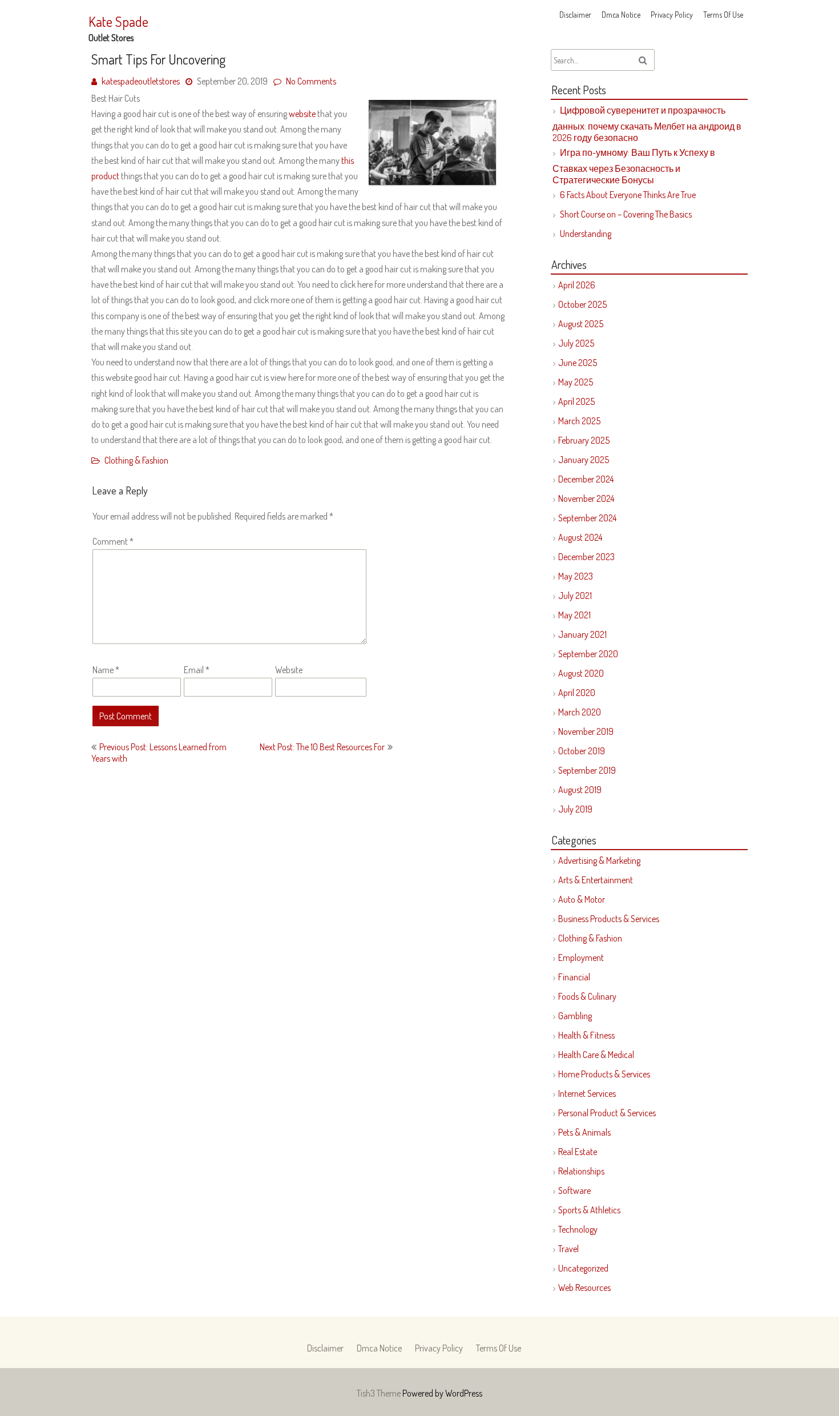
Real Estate (577, 1151)
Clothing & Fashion (136, 460)
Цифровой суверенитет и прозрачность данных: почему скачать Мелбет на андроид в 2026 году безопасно (646, 123)
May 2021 (574, 615)
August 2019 (580, 789)
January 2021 (582, 634)
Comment (113, 541)
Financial (574, 977)
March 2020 (579, 712)
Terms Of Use (723, 14)
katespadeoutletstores (141, 81)
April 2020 (576, 692)
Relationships (581, 1171)
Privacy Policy (672, 14)
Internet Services (587, 1093)
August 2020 (581, 673)
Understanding (585, 233)
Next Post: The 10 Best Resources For (322, 747)
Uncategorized (583, 1268)
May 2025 (575, 382)
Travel (568, 1248)
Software (574, 1190)
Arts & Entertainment (595, 880)
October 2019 (581, 751)
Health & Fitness (586, 1035)
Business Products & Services (608, 918)
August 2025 (580, 323)
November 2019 (586, 731)
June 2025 (577, 362)
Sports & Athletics (589, 1210)
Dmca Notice (621, 14)
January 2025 (583, 459)
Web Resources (584, 1287)
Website (288, 669)
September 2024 (587, 518)
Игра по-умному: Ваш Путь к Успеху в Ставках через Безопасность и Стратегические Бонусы (633, 166)
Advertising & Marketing (599, 860)
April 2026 (576, 285)
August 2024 (580, 537)
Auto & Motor (581, 899)
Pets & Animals (584, 1132)
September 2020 (588, 653)
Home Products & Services (604, 1074)
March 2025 (579, 421)
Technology (578, 1229)
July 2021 (575, 595)
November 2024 (586, 498)
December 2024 (586, 479)
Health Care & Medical (596, 1054)
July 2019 (575, 809)
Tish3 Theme (379, 1393)
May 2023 (575, 576)
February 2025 (584, 440)
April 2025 (576, 401)
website (302, 113)
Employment (581, 957)
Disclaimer (575, 14)
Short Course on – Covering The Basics (626, 214)
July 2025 (576, 343)
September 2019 (587, 770)
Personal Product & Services (607, 1113)
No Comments (311, 81)
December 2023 (586, 556)
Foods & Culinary (587, 996)
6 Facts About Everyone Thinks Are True (628, 194)
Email (196, 669)
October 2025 (582, 304)
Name (105, 669)
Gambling (575, 1015)
